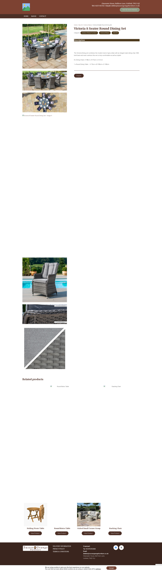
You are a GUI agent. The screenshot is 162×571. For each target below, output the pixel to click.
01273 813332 (99, 6)
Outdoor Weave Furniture (89, 33)
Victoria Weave (87, 25)
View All (80, 25)
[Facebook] (115, 547)
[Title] (26, 7)
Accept (111, 568)
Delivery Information (62, 546)
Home (75, 25)
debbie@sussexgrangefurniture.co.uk (125, 6)
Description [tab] (79, 40)
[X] (121, 547)
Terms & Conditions (61, 551)
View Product (35, 533)
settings (98, 569)
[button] (37, 16)
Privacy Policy (59, 549)
